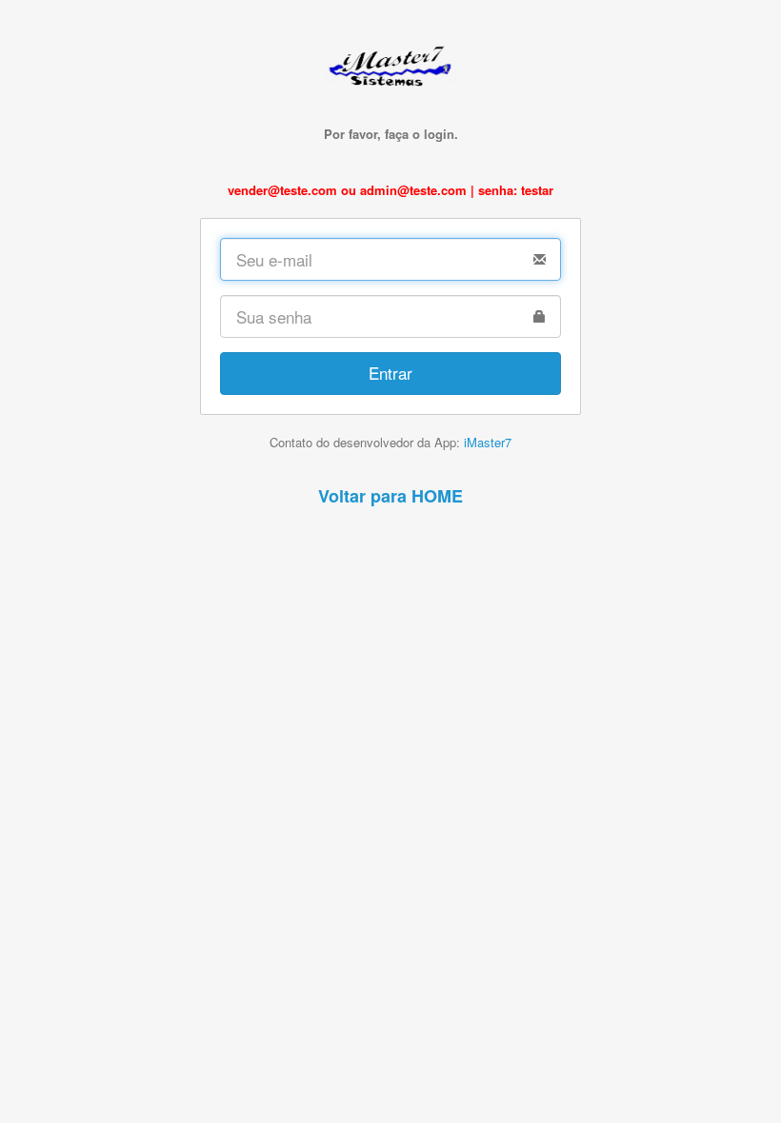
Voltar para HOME (390, 495)
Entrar (390, 372)
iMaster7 (487, 442)
